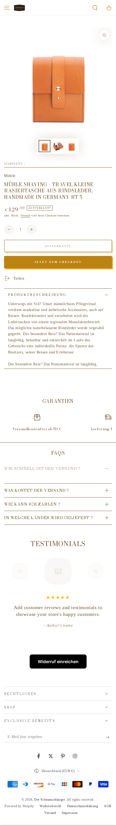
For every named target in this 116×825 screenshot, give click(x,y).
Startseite (13, 163)
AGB (107, 806)
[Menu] (7, 7)
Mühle (10, 175)
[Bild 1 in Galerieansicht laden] (44, 146)
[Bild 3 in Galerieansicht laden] (71, 146)
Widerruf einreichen (58, 661)
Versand (25, 215)
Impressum (69, 813)
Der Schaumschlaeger (49, 799)
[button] (95, 7)
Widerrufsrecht (50, 806)
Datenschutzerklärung (82, 806)
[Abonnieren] (109, 737)
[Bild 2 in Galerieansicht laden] (58, 146)
